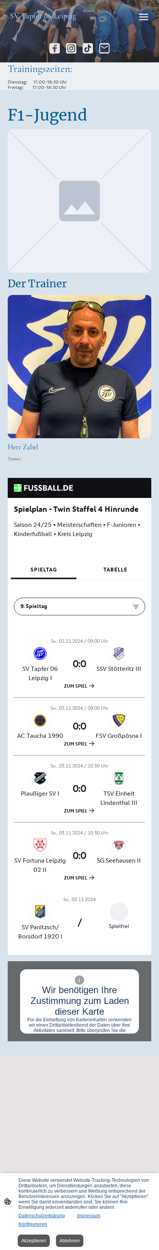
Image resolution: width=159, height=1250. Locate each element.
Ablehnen (69, 1240)
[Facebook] (54, 48)
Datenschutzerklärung (42, 1215)
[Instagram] (71, 48)
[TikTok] (88, 48)
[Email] (104, 48)
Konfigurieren (33, 1224)
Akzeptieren (33, 1240)
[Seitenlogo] (42, 24)
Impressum (88, 1215)
